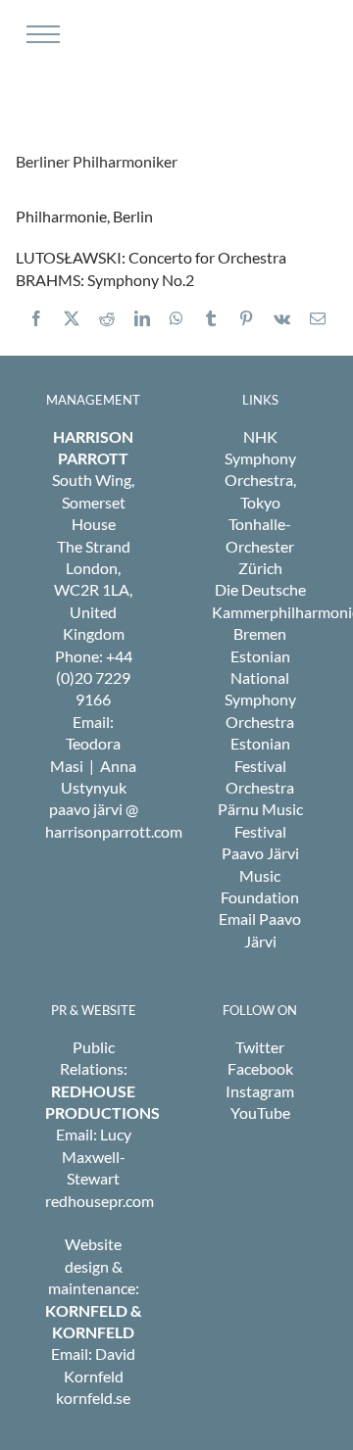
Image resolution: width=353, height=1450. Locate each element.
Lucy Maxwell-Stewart (96, 1156)
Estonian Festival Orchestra (260, 765)
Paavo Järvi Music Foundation (260, 875)
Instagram (260, 1091)
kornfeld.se (93, 1397)
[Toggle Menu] (40, 34)
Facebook (260, 1068)
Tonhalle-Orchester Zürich (260, 545)
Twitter (259, 1047)
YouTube (260, 1112)
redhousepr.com (99, 1200)
